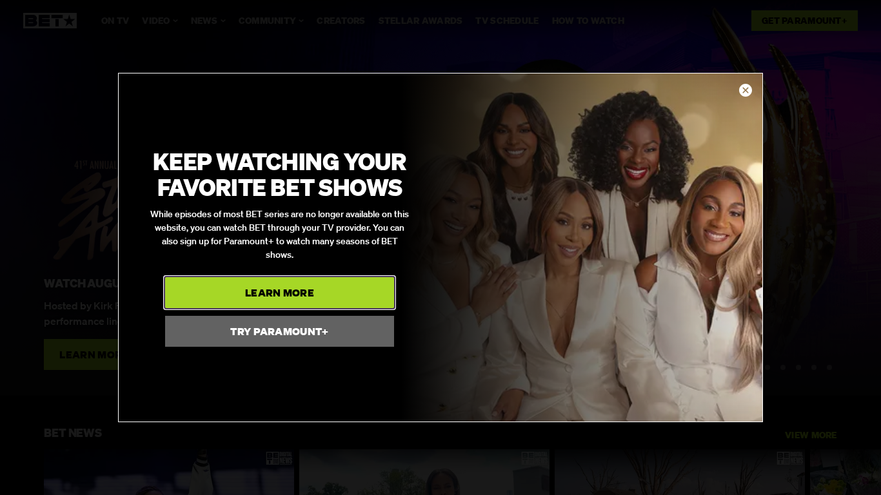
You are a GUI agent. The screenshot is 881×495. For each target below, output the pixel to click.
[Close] (745, 91)
